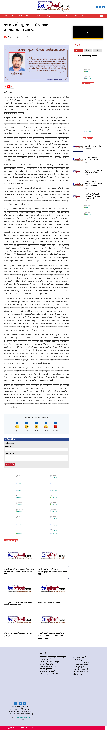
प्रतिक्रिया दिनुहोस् (10, 464)
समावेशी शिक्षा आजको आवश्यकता (49, 602)
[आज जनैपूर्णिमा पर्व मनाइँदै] (78, 147)
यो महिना (97, 50)
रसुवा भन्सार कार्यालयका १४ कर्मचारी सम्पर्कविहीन (93, 171)
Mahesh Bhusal (86, 728)
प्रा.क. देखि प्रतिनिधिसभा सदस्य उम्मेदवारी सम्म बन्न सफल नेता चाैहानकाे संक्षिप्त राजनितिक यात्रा (19, 572)
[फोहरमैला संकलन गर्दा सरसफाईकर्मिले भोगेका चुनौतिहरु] (19, 620)
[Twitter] (20, 703)
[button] (101, 16)
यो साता (88, 50)
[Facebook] (97, 7)
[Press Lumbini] (53, 5)
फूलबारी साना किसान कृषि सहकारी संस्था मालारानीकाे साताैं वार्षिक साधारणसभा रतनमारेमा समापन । (51, 636)
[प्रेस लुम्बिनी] (6, 37)
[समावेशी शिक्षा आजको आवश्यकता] (53, 589)
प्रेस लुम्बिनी (11, 37)
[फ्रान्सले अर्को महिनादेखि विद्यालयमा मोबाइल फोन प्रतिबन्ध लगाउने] (78, 197)
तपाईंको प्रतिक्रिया (10, 453)
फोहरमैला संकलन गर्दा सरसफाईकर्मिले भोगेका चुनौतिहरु (19, 634)
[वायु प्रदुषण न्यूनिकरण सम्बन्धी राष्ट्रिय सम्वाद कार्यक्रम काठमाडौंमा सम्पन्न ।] (19, 589)
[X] (100, 7)
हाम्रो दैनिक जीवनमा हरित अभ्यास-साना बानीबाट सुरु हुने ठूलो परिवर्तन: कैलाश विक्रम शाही (52, 572)
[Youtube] (103, 7)
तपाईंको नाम (8, 447)
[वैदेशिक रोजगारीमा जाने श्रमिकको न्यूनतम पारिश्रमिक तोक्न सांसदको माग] (78, 184)
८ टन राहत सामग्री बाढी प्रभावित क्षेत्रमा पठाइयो (92, 158)
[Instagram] (24, 703)
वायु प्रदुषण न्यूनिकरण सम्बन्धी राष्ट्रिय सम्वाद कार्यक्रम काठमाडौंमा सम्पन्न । (18, 603)
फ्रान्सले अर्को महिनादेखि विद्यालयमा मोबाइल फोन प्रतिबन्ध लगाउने (92, 196)
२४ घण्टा (78, 50)
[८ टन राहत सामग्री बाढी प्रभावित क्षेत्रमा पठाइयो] (78, 159)
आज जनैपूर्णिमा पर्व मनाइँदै (93, 146)
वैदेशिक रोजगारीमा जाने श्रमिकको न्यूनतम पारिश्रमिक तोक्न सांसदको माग (93, 183)
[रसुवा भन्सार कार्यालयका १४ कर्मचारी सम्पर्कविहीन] (78, 172)
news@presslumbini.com (23, 717)
